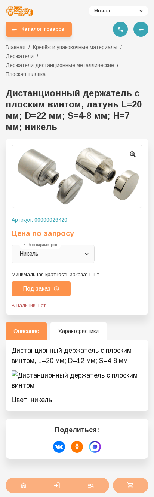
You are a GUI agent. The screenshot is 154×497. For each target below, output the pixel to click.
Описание (26, 331)
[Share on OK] (77, 447)
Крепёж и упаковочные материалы (75, 47)
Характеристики (78, 331)
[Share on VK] (59, 447)
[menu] (140, 29)
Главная (15, 47)
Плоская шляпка (26, 74)
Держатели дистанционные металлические (60, 65)
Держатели (20, 56)
